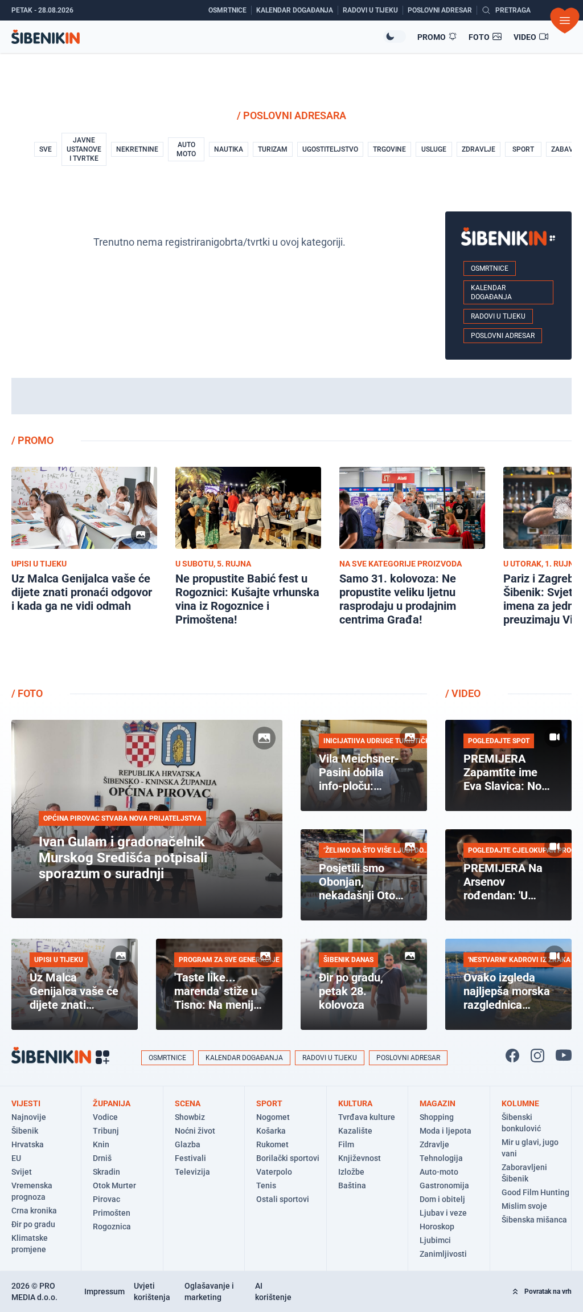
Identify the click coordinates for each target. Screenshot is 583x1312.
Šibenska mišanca (534, 1219)
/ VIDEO (463, 693)
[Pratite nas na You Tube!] (564, 1056)
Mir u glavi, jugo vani (530, 1148)
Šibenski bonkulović (521, 1123)
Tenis (266, 1185)
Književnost (359, 1158)
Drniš (102, 1158)
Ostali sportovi (282, 1199)
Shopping (437, 1117)
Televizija (192, 1171)
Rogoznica (112, 1226)
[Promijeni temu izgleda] (394, 36)
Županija (111, 1103)
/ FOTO (27, 693)
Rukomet (272, 1144)
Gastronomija (444, 1185)
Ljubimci (435, 1240)
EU (16, 1158)
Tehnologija (441, 1158)
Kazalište (355, 1130)
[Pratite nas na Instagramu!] (537, 1055)
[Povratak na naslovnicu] (197, 37)
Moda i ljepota (445, 1130)
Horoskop (437, 1226)
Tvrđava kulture (366, 1117)
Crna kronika (34, 1210)
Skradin (106, 1171)
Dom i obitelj (442, 1199)
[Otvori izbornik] (565, 20)
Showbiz (190, 1117)
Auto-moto (439, 1171)
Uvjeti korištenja (152, 1291)
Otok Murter (114, 1185)
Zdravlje (434, 1144)
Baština (352, 1185)
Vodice (105, 1117)
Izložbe (351, 1171)
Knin (101, 1144)
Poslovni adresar (503, 336)
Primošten (111, 1212)
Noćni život (195, 1130)
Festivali (190, 1158)
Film (346, 1144)
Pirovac (106, 1199)
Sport (269, 1103)
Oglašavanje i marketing (209, 1291)
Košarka (271, 1130)
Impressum (104, 1291)
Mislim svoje (524, 1206)
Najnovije (28, 1117)
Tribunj (106, 1130)
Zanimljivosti (443, 1253)
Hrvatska (27, 1144)
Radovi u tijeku (498, 316)
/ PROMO (32, 440)
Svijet (21, 1171)
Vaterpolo (274, 1171)
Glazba (187, 1144)
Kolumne (520, 1103)
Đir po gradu (33, 1224)
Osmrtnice (489, 268)
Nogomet (273, 1117)
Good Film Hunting (535, 1192)
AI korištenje (273, 1291)
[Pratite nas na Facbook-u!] (512, 1055)
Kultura (355, 1103)
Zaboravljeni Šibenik (524, 1173)
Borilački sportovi (287, 1158)
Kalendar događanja (491, 292)
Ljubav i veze (443, 1212)
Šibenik (24, 1130)
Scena (187, 1103)
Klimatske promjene (29, 1243)
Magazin (437, 1103)
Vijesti (25, 1103)
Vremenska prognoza (31, 1191)
